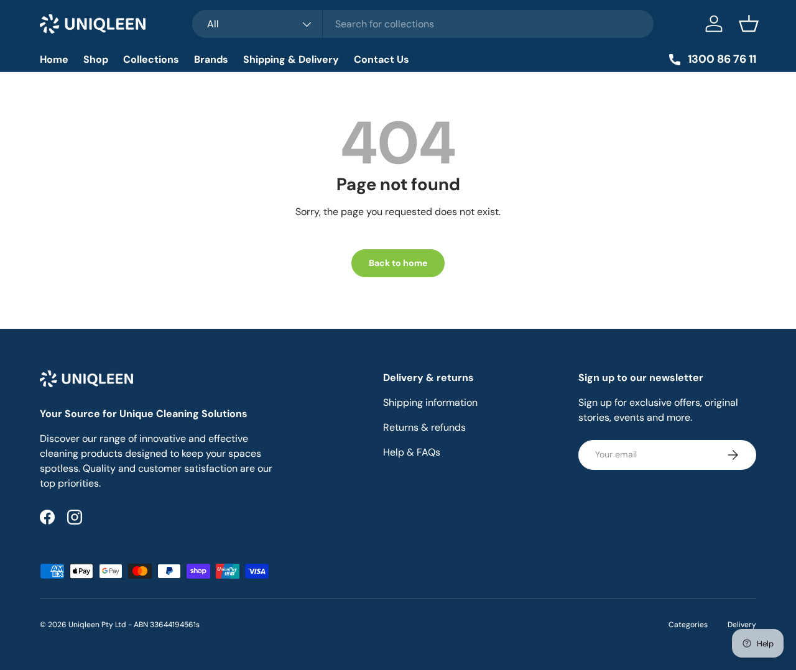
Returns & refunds (424, 427)
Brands (211, 59)
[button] (748, 23)
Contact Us (381, 59)
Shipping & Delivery (291, 59)
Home (54, 59)
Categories (688, 625)
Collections (151, 59)
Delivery (742, 625)
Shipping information (430, 402)
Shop (95, 59)
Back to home (398, 262)
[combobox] (423, 24)
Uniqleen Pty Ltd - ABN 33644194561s (134, 625)
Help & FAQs (411, 452)
